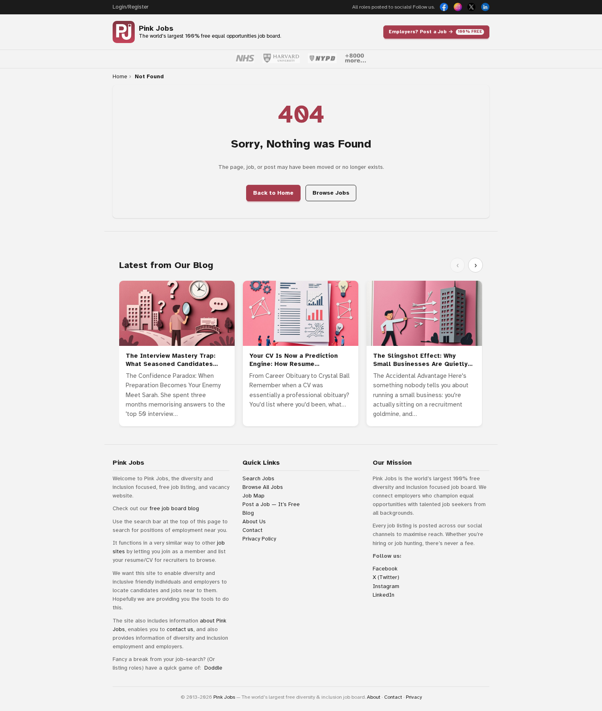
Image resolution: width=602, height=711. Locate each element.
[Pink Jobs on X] (471, 7)
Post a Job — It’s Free (271, 504)
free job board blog (174, 508)
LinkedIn (383, 594)
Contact (252, 530)
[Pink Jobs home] (124, 32)
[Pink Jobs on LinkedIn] (485, 7)
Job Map (253, 495)
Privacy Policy (259, 538)
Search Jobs (258, 478)
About (373, 697)
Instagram (386, 586)
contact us (180, 629)
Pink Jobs (156, 28)
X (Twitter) (386, 577)
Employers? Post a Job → (435, 31)
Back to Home (273, 192)
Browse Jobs (330, 192)
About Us (254, 521)
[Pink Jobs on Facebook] (444, 7)
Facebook (385, 568)
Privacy (414, 697)
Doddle (213, 667)
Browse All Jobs (262, 487)
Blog (248, 512)
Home (120, 76)
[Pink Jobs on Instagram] (458, 7)
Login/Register (130, 7)
